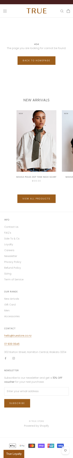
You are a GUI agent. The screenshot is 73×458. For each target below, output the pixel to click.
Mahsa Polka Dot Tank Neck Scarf (36, 178)
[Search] (62, 12)
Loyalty (8, 246)
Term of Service (14, 281)
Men (7, 312)
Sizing (7, 275)
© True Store (36, 423)
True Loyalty (14, 453)
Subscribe (17, 404)
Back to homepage (36, 62)
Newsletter (10, 258)
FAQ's (7, 234)
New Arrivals (11, 300)
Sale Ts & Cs (11, 240)
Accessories (12, 318)
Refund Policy (12, 269)
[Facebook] (5, 360)
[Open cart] (68, 13)
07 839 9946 (11, 345)
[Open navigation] (5, 12)
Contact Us (11, 228)
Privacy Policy (12, 263)
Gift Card (10, 306)
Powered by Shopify (36, 427)
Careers (9, 252)
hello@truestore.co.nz (18, 337)
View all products (36, 200)
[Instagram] (13, 360)
